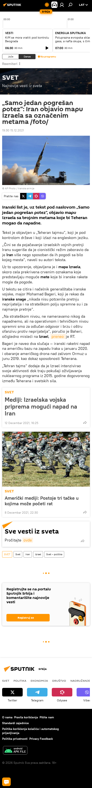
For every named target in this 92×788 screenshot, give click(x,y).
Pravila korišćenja (26, 717)
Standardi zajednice (15, 723)
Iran (27, 554)
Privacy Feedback (41, 739)
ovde (28, 540)
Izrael (38, 554)
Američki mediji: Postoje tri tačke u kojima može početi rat (42, 500)
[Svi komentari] (6, 781)
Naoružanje (80, 681)
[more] (85, 422)
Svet (17, 554)
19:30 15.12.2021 (13, 130)
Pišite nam (47, 717)
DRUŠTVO (59, 681)
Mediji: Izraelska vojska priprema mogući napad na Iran (41, 406)
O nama (7, 717)
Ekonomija (39, 681)
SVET (9, 392)
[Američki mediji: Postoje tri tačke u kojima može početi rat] (46, 459)
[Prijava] (62, 4)
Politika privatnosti (15, 739)
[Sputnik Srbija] (13, 6)
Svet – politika (54, 554)
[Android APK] (15, 751)
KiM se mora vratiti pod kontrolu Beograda (27, 39)
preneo (58, 336)
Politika (19, 681)
